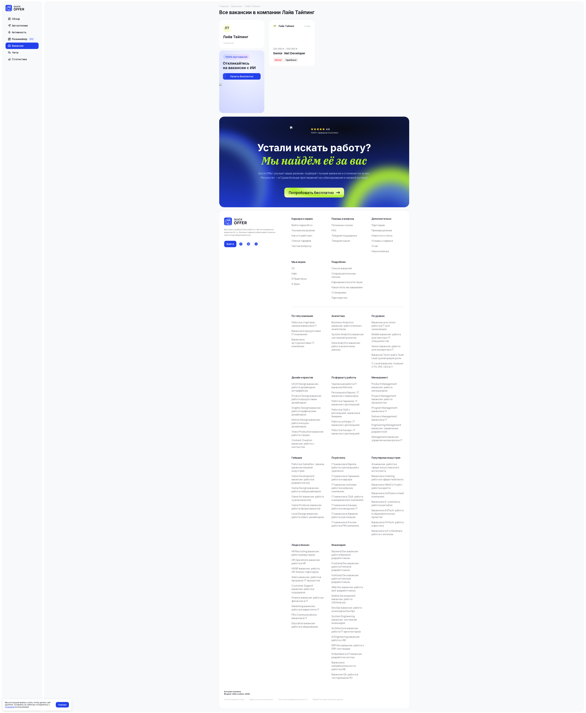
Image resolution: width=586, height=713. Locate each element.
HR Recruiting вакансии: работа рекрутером (306, 553)
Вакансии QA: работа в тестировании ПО (345, 676)
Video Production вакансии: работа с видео (308, 433)
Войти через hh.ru (302, 225)
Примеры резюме (382, 230)
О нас (375, 246)
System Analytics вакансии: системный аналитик (348, 336)
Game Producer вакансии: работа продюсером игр (307, 506)
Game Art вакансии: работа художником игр (308, 498)
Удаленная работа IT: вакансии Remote (344, 385)
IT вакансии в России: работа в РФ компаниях (345, 524)
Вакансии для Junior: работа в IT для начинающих (384, 326)
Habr (294, 273)
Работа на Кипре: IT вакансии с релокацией (345, 423)
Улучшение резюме (303, 230)
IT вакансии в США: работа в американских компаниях (348, 498)
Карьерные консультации (347, 282)
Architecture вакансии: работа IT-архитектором (346, 630)
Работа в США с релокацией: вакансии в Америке (346, 413)
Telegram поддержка (344, 235)
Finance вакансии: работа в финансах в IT (308, 599)
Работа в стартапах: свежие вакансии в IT (304, 324)
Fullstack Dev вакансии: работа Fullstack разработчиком (345, 579)
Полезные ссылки (342, 225)
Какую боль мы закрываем (347, 287)
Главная (224, 6)
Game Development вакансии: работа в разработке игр (303, 479)
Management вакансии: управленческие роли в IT (387, 438)
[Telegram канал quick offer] (248, 244)
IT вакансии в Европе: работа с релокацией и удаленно (345, 467)
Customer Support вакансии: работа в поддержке (303, 589)
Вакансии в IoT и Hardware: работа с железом (387, 532)
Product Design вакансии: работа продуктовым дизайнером (307, 399)
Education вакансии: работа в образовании (305, 625)
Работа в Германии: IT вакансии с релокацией (345, 402)
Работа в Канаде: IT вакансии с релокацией (345, 431)
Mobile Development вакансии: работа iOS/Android (343, 599)
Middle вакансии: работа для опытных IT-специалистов (386, 338)
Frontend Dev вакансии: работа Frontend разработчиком (345, 567)
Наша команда (380, 251)
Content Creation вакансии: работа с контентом (303, 444)
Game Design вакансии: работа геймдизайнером (306, 489)
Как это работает (302, 235)
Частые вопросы (301, 246)
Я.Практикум (299, 278)
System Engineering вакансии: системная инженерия (344, 620)
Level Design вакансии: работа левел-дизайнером (308, 515)
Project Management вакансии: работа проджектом (384, 399)
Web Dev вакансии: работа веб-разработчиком (347, 588)
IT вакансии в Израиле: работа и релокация (345, 515)
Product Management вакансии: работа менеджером (384, 387)
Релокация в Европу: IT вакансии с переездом (345, 394)
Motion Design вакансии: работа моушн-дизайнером (306, 423)
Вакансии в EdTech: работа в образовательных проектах (388, 514)
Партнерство (339, 297)
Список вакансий (342, 268)
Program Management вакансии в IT (384, 409)
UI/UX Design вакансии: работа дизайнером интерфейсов (305, 387)
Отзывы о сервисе (382, 240)
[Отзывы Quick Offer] (241, 244)
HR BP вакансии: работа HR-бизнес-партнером (306, 570)
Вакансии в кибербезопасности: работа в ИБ (344, 666)
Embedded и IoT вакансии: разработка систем (347, 655)
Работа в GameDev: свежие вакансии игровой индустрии (308, 467)
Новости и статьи (382, 235)
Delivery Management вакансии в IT (384, 418)
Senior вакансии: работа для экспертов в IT (386, 348)
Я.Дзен (296, 284)
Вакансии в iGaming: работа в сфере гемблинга (387, 477)
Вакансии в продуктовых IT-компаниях (306, 332)
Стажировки (339, 292)
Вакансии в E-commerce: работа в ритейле (386, 503)
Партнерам (378, 225)
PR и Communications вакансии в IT (304, 616)
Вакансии (236, 6)
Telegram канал (341, 240)
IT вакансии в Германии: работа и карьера (346, 477)
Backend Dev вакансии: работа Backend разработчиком (345, 555)
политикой (9, 707)
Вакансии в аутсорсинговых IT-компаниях (303, 343)
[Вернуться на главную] (15, 8)
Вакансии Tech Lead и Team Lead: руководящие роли (388, 356)
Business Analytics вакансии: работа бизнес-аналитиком (347, 326)
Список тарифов (301, 240)
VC (293, 268)
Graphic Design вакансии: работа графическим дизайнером (306, 411)
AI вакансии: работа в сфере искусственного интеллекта (385, 467)
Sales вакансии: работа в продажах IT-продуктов (306, 578)
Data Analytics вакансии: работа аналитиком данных (346, 346)
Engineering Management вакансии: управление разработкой (386, 428)
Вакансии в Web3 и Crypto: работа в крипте (387, 486)
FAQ (334, 230)
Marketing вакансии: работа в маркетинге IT (305, 607)
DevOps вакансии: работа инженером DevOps (347, 609)
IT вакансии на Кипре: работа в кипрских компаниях (344, 488)
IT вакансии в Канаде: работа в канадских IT (345, 506)
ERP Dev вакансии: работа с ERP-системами (348, 647)
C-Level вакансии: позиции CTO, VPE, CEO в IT (387, 365)
